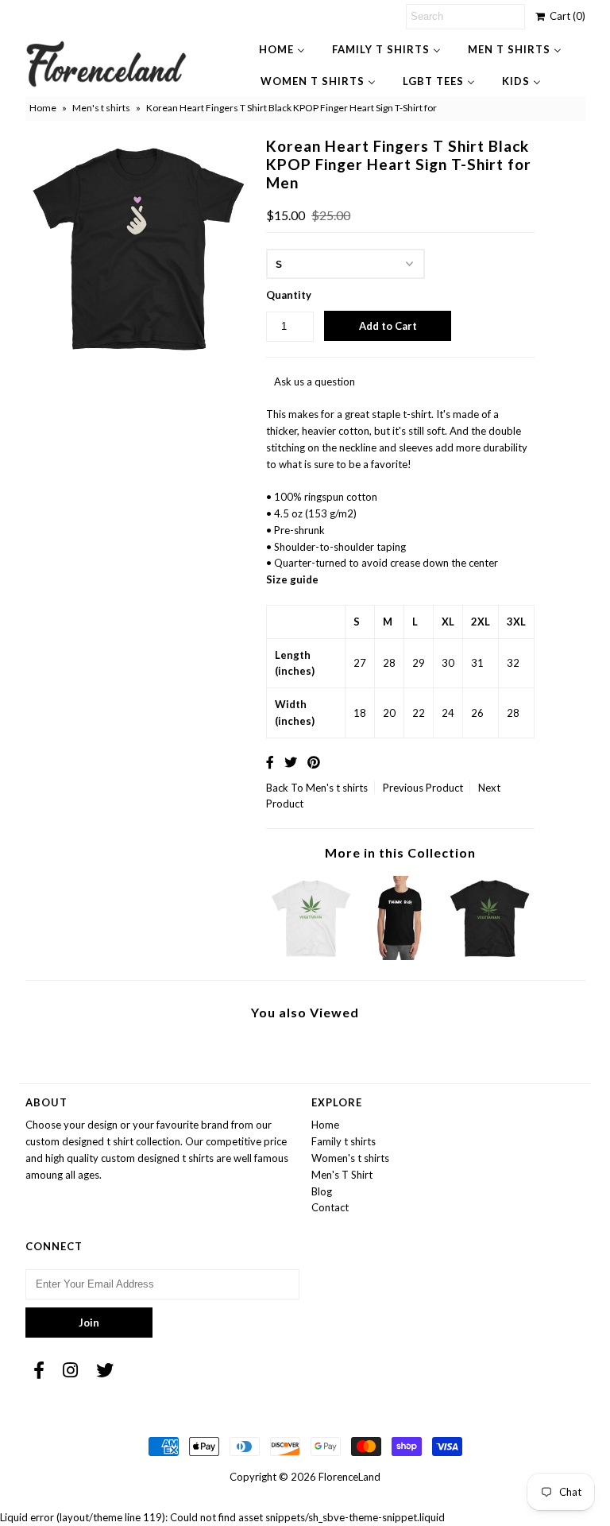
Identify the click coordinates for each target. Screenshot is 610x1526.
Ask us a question (314, 381)
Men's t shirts (101, 108)
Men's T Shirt (342, 1174)
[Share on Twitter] (290, 761)
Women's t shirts (350, 1158)
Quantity (288, 295)
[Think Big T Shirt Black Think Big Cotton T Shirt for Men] (400, 956)
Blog (321, 1191)
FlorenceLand (349, 1476)
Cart (565, 16)
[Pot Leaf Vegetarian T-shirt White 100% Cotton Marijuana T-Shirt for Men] (311, 956)
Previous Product (423, 787)
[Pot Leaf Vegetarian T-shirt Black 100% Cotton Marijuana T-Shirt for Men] (490, 956)
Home (42, 108)
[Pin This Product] (313, 761)
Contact (330, 1207)
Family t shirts (343, 1141)
